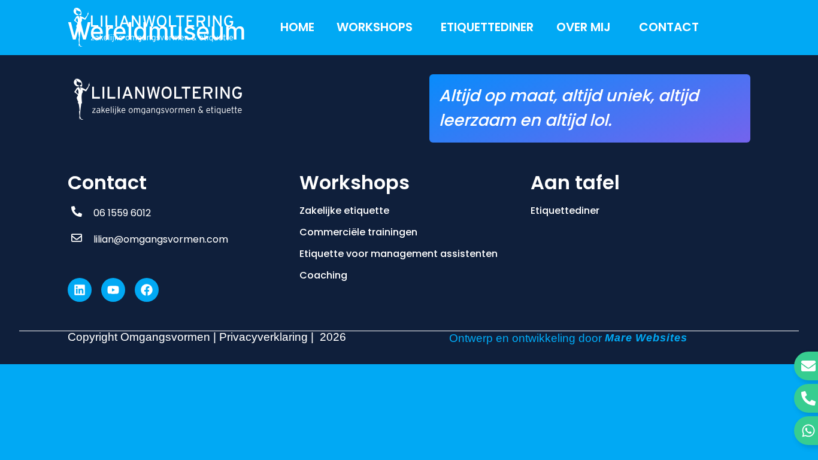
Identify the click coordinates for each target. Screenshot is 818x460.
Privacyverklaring (263, 337)
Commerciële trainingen (358, 232)
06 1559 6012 (122, 213)
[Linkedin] (80, 290)
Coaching (323, 275)
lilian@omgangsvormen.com (160, 239)
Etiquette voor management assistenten (398, 254)
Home (297, 27)
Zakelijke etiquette (344, 210)
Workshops (375, 27)
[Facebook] (147, 290)
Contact (669, 27)
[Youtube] (113, 290)
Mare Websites (646, 338)
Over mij (583, 27)
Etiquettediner (487, 27)
